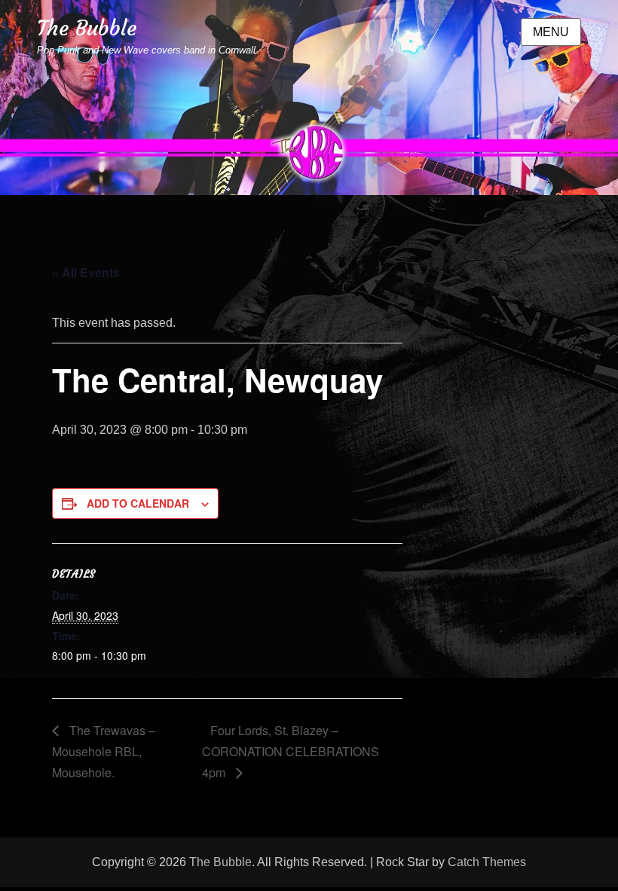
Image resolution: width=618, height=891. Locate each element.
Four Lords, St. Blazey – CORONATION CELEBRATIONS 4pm (290, 751)
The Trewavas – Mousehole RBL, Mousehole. (103, 751)
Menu (551, 32)
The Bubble (86, 28)
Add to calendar (138, 503)
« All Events (86, 272)
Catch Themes (487, 862)
